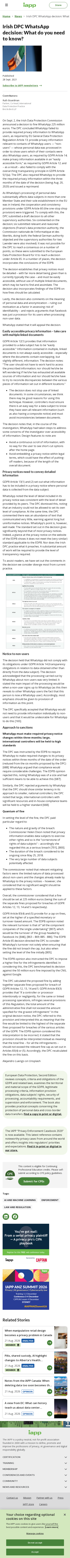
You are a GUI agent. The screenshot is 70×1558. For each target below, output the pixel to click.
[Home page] (35, 1432)
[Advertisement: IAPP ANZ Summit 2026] (35, 1289)
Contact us (12, 1497)
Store (58, 5)
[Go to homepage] (29, 5)
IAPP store (28, 1504)
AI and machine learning (20, 1200)
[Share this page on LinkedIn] (6, 1216)
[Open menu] (6, 5)
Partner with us (44, 1497)
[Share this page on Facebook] (15, 1216)
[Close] (64, 1514)
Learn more (51, 1527)
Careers (43, 1504)
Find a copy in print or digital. (43, 1114)
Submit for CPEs (33, 1181)
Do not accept (35, 1542)
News (18, 16)
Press (60, 1497)
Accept (35, 1551)
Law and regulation (17, 1207)
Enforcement (50, 1200)
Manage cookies (35, 1533)
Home (6, 16)
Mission (27, 1497)
